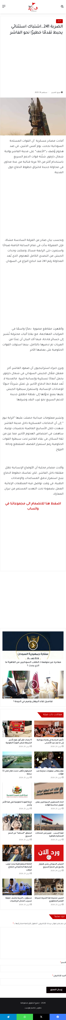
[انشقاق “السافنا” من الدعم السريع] (17, 822)
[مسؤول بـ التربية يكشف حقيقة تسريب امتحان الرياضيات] (17, 887)
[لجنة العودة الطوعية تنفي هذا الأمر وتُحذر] (17, 791)
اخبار (59, 21)
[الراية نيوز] (33, 6)
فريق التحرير (55, 93)
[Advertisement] (33, 62)
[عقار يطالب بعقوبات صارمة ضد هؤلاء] (49, 760)
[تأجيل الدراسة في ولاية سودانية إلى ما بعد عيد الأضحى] (49, 729)
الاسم (63, 963)
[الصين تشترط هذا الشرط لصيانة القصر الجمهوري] (49, 887)
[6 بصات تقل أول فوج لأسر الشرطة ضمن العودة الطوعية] (17, 729)
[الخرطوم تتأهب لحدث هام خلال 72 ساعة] (17, 760)
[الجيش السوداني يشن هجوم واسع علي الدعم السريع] (49, 853)
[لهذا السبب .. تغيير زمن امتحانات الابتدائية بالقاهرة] (49, 822)
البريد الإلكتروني (59, 976)
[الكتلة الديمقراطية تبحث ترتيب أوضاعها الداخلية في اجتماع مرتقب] (17, 853)
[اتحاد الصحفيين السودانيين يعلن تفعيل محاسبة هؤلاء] (49, 791)
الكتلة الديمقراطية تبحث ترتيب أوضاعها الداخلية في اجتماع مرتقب (19, 867)
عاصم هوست (30, 1008)
